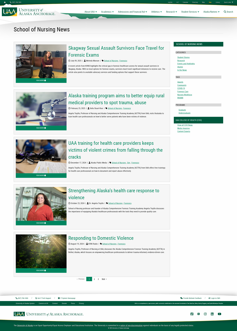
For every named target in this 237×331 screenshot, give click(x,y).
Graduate (182, 110)
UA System (25, 303)
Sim (128, 162)
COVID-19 (181, 88)
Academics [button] (106, 11)
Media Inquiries (183, 128)
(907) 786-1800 (16, 2)
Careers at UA (43, 303)
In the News (182, 70)
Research (181, 60)
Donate (64, 303)
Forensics (123, 60)
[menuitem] (185, 2)
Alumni (180, 66)
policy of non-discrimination (131, 325)
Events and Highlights (186, 63)
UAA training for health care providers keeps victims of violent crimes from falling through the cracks (115, 150)
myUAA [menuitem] (170, 2)
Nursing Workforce (184, 94)
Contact (55, 303)
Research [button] (170, 11)
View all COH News (185, 125)
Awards (180, 82)
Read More (51, 80)
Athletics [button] (155, 11)
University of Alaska (25, 325)
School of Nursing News (189, 44)
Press (73, 303)
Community (181, 85)
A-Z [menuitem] (177, 2)
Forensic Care (182, 91)
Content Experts (183, 131)
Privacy (81, 303)
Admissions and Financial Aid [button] (131, 11)
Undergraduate (184, 113)
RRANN (180, 97)
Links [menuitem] (227, 2)
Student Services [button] (189, 11)
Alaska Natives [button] (210, 11)
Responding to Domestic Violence (101, 238)
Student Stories (183, 57)
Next (105, 279)
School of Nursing (111, 60)
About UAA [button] (90, 11)
